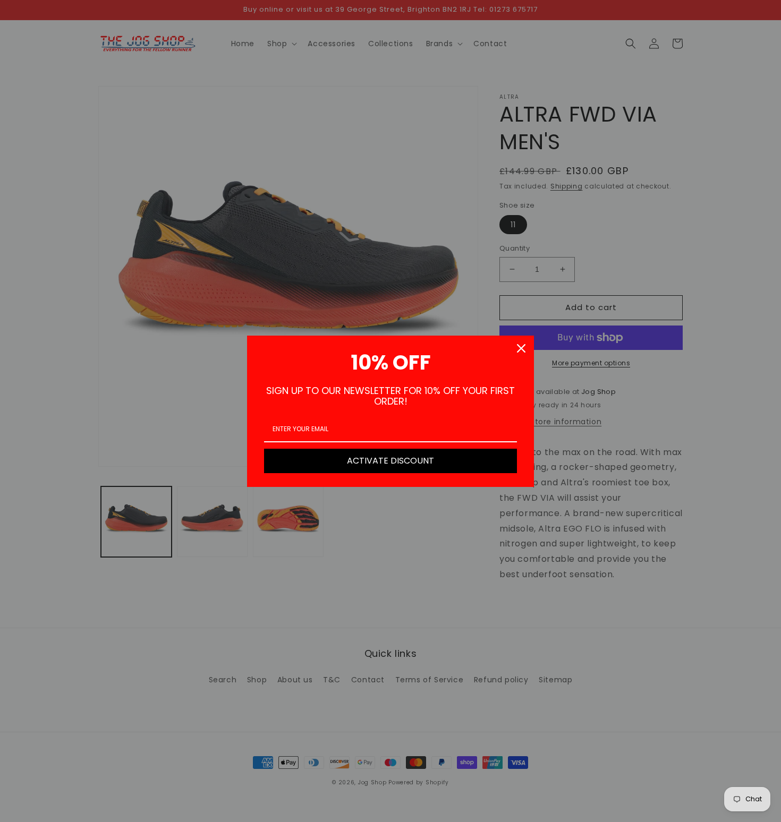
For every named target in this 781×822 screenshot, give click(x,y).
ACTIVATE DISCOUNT (390, 461)
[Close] (521, 348)
